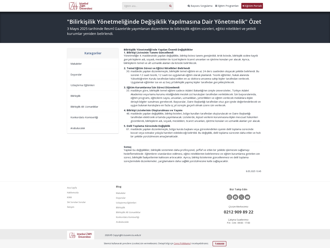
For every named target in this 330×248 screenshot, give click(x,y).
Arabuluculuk (77, 128)
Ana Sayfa (72, 187)
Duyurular (76, 74)
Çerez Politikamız (182, 243)
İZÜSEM (93, 5)
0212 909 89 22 (238, 212)
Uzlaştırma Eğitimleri (82, 85)
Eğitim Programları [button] (228, 5)
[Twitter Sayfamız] (241, 197)
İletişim (70, 207)
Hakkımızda (73, 192)
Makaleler (76, 63)
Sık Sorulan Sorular (76, 202)
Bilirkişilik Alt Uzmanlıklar (84, 106)
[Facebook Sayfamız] (235, 197)
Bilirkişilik (75, 95)
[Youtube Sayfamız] (247, 197)
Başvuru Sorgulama (201, 5)
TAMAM (219, 243)
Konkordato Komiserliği (84, 117)
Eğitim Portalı (253, 5)
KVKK (69, 197)
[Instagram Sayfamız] (229, 197)
